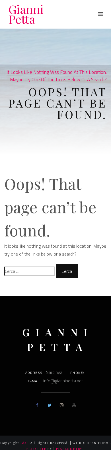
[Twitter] (49, 405)
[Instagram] (62, 405)
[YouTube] (74, 405)
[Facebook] (37, 405)
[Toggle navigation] (100, 14)
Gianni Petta (26, 14)
